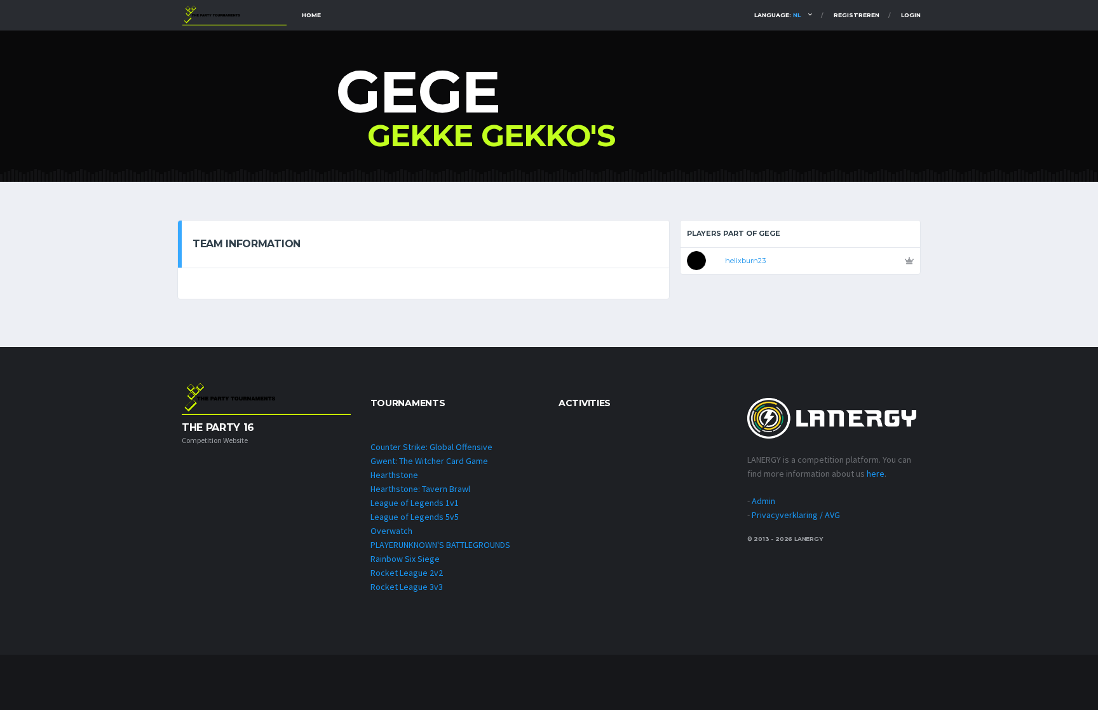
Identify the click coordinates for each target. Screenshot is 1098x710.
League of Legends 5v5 (414, 516)
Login (911, 14)
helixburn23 (745, 260)
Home (311, 14)
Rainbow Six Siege (405, 558)
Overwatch (391, 530)
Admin (763, 501)
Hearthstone (394, 475)
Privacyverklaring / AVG (796, 515)
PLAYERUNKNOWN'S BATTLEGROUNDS (440, 544)
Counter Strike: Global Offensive (431, 447)
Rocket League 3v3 (406, 586)
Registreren (856, 14)
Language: (777, 14)
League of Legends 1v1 (414, 503)
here (875, 473)
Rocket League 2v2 (406, 572)
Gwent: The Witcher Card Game (429, 461)
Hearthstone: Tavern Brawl (420, 489)
